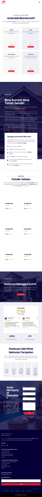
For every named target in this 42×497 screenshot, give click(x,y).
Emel (24, 391)
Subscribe (21, 484)
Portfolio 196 (9, 254)
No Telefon (25, 396)
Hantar (29, 413)
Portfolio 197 (27, 229)
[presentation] (12, 194)
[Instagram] (4, 445)
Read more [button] (7, 327)
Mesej (24, 401)
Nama (24, 386)
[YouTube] (7, 445)
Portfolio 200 (9, 203)
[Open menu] (39, 2)
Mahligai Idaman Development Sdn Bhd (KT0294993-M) (26, 111)
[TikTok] (6, 445)
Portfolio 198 (9, 229)
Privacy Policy (29, 418)
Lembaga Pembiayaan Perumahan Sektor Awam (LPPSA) (16, 128)
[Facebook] (2, 445)
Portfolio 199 (27, 203)
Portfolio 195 (27, 254)
